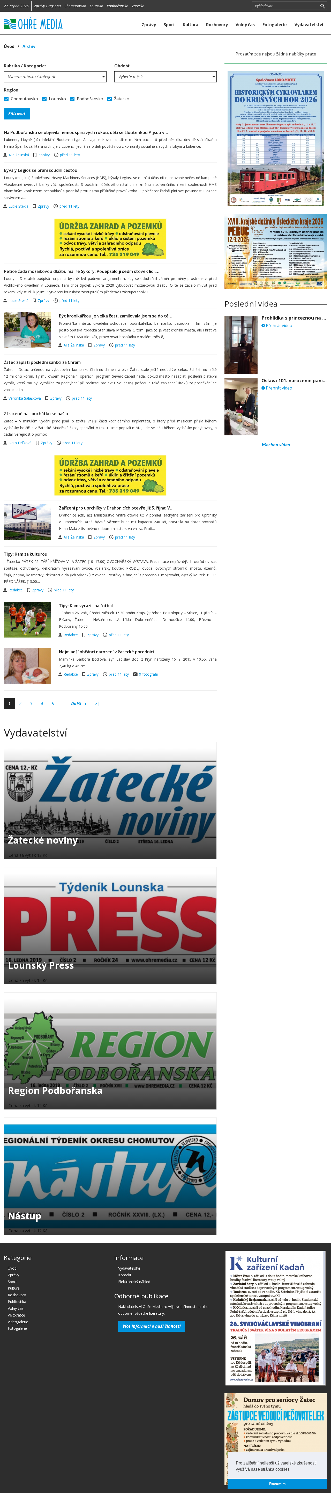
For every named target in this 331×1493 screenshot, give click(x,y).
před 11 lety (70, 154)
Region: (11, 90)
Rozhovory (217, 24)
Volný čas (245, 24)
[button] (291, 1469)
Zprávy (149, 24)
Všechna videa (276, 445)
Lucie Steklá (19, 206)
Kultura (190, 24)
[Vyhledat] (322, 6)
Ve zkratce (16, 1315)
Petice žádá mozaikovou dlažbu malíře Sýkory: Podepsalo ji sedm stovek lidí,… (81, 271)
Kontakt (124, 1274)
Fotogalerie (274, 24)
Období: (122, 66)
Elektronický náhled (134, 1281)
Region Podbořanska (55, 1090)
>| (97, 703)
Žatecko (138, 5)
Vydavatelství (309, 24)
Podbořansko (117, 5)
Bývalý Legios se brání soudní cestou (40, 170)
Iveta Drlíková (21, 442)
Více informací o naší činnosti (152, 1326)
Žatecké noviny (43, 840)
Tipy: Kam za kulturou (25, 554)
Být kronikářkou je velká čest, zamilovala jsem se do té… (115, 316)
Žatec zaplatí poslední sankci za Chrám (42, 362)
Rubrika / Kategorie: (25, 66)
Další (76, 703)
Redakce (16, 590)
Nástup (24, 1216)
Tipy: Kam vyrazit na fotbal (86, 605)
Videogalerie (18, 1321)
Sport (169, 24)
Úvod (9, 46)
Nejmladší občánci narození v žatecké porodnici (106, 652)
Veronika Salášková (25, 398)
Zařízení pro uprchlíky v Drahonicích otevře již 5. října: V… (116, 508)
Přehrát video (278, 325)
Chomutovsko (75, 5)
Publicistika (17, 1301)
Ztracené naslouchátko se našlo (36, 413)
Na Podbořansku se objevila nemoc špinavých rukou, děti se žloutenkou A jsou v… (86, 132)
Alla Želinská (19, 154)
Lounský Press (41, 965)
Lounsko (96, 5)
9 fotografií (148, 674)
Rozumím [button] (277, 1484)
